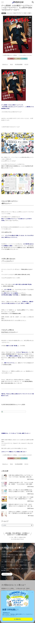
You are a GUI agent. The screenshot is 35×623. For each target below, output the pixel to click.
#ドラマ (26, 64)
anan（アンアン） (18, 13)
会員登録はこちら (7, 574)
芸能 (29, 13)
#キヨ (11, 64)
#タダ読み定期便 (18, 64)
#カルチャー (5, 64)
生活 (25, 13)
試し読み (9, 58)
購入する (22, 58)
